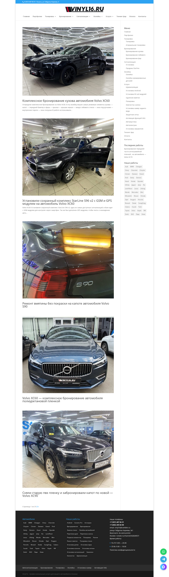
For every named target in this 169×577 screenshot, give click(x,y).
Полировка (130, 101)
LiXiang (142, 189)
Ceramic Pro (78, 523)
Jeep (139, 185)
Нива (143, 214)
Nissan (136, 196)
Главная (26, 16)
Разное (95, 537)
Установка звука (86, 545)
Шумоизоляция (132, 87)
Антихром (88, 523)
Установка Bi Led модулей (136, 94)
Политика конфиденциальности (122, 550)
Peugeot (133, 200)
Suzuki (134, 207)
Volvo (133, 211)
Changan (139, 167)
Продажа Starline (132, 68)
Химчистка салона (133, 105)
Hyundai (140, 181)
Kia (144, 185)
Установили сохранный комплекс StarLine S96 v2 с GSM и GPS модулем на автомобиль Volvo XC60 (67, 202)
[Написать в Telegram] (163, 559)
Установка (130, 65)
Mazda (127, 192)
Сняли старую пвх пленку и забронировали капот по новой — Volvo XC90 (67, 494)
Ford (126, 178)
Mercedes (135, 192)
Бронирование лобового (135, 55)
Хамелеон (90, 552)
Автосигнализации (30, 568)
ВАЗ (132, 214)
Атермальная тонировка (135, 45)
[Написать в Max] (163, 567)
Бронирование (65, 16)
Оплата (132, 16)
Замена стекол (72, 530)
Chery (127, 170)
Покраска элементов (74, 537)
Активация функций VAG (135, 118)
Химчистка (70, 556)
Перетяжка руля (72, 534)
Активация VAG (100, 568)
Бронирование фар (133, 58)
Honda (133, 181)
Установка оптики (88, 548)
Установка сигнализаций (75, 552)
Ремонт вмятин (72, 541)
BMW (132, 167)
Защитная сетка (132, 115)
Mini (141, 192)
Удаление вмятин (133, 98)
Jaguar (134, 185)
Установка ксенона (73, 548)
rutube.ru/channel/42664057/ (127, 536)
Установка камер (84, 568)
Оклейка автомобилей (87, 530)
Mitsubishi (128, 196)
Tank (140, 207)
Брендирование (72, 526)
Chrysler (142, 170)
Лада (137, 214)
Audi (126, 167)
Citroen (127, 174)
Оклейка (96, 16)
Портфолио (37, 16)
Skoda (134, 203)
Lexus (136, 189)
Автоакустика (131, 122)
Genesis (138, 178)
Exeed (142, 174)
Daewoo (134, 174)
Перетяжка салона (86, 534)
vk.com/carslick (124, 533)
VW (145, 211)
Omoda (143, 196)
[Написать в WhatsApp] (163, 551)
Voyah (139, 211)
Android (69, 523)
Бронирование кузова (134, 51)
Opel (126, 200)
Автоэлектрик (131, 125)
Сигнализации (82, 16)
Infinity (127, 185)
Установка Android (133, 90)
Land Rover (128, 189)
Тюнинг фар (121, 16)
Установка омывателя (134, 129)
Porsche (140, 200)
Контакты (142, 16)
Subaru (127, 207)
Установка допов (72, 545)
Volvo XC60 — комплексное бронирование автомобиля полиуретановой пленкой (62, 399)
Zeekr (127, 214)
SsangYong (142, 203)
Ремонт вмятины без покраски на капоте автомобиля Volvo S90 (65, 304)
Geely (132, 178)
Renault (127, 203)
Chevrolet (134, 170)
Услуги (108, 16)
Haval (127, 181)
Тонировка (49, 16)
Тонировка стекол (86, 541)
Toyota (127, 211)
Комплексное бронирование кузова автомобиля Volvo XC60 (66, 101)
